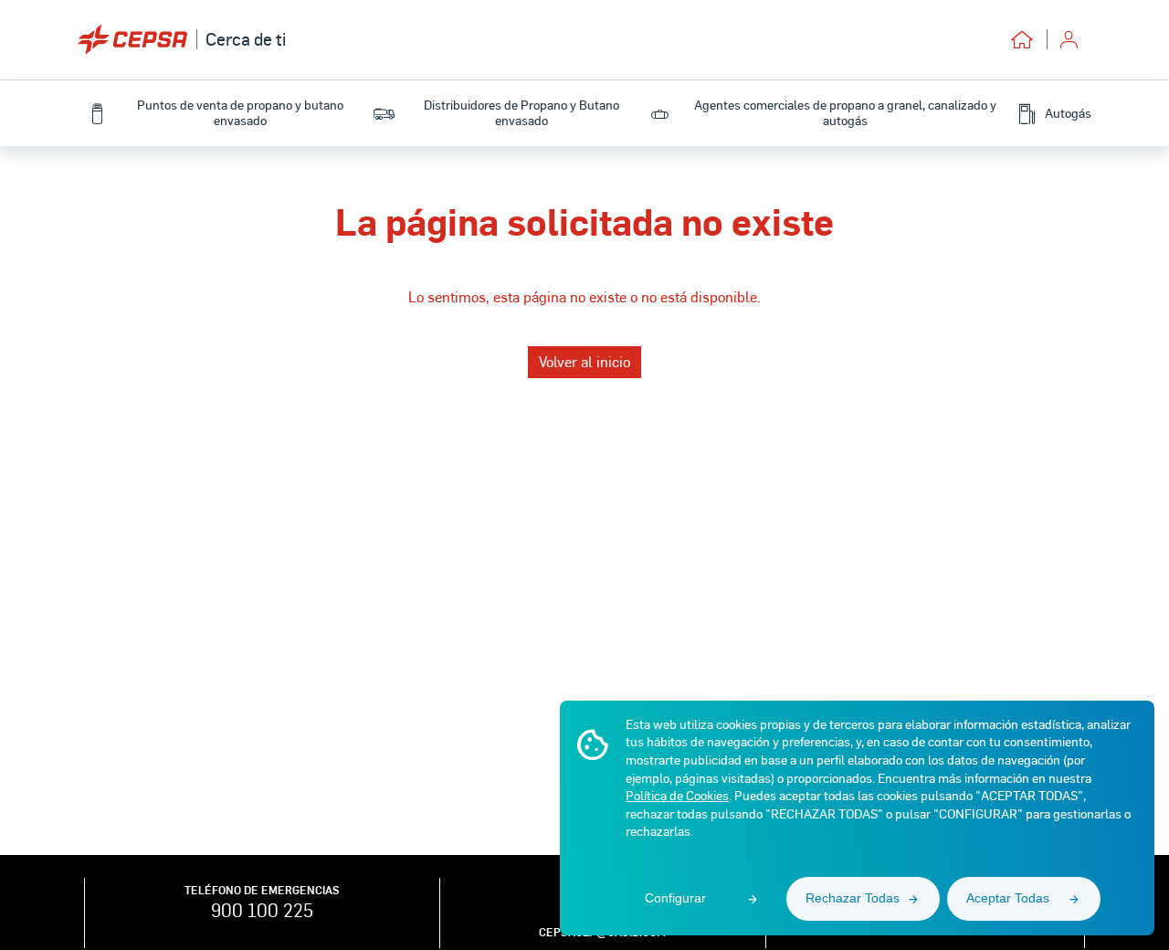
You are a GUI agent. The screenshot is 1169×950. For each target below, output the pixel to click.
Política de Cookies (677, 795)
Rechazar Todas (853, 898)
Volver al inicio (584, 361)
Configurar (675, 898)
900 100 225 (262, 910)
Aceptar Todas (1007, 898)
